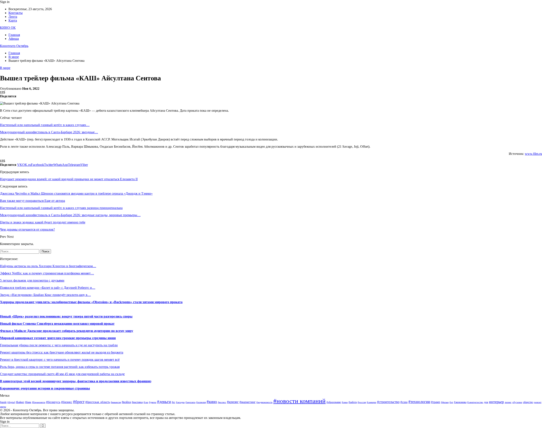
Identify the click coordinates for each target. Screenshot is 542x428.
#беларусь (53, 402)
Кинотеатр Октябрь (14, 46)
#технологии (419, 401)
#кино (212, 401)
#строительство (388, 402)
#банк (28, 402)
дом (486, 402)
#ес (173, 402)
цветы (3, 407)
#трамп (435, 402)
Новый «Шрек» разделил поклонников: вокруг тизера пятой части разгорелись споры (66, 316)
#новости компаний (299, 401)
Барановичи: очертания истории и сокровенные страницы (45, 388)
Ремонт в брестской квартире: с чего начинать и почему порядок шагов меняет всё (60, 359)
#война (126, 402)
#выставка (137, 402)
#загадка (180, 402)
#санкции (371, 402)
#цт (451, 402)
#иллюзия (201, 402)
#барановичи (38, 402)
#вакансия (116, 402)
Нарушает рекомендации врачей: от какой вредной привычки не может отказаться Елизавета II (69, 179)
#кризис (233, 402)
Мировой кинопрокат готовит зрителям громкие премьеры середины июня (58, 338)
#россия (362, 402)
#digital (11, 402)
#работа (352, 402)
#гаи (146, 402)
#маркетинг (247, 402)
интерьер (496, 402)
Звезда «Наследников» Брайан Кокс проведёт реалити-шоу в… (45, 295)
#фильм (445, 402)
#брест (78, 401)
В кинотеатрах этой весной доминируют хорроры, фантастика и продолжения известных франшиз (75, 381)
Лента (12, 16)
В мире (5, 68)
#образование (333, 402)
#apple (3, 402)
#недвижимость (264, 402)
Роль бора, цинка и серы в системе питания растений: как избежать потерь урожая (60, 367)
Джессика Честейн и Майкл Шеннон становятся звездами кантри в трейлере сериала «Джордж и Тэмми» (76, 193)
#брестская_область (97, 402)
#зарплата (190, 402)
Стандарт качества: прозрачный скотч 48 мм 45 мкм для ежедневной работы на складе (62, 374)
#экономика (460, 402)
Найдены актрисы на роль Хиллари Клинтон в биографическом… (48, 266)
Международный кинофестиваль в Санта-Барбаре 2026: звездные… (49, 132)
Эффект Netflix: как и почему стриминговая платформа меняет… (47, 273)
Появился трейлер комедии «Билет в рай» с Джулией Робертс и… (47, 287)
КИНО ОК (8, 27)
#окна (345, 402)
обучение (517, 402)
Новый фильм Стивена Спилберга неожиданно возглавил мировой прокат (57, 323)
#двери (152, 402)
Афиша (13, 38)
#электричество (475, 402)
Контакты (15, 13)
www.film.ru (533, 154)
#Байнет (20, 402)
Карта (12, 20)
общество (528, 402)
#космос (222, 402)
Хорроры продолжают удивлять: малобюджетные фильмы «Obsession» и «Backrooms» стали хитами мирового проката (91, 302)
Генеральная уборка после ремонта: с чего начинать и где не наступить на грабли (59, 345)
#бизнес (66, 402)
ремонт (537, 402)
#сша (404, 402)
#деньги (164, 401)
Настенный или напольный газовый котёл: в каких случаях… (45, 125)
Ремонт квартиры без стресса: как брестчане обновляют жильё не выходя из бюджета (61, 352)
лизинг (508, 402)
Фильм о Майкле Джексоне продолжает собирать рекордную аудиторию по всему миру (66, 331)
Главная (14, 35)
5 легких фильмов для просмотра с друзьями (32, 280)
